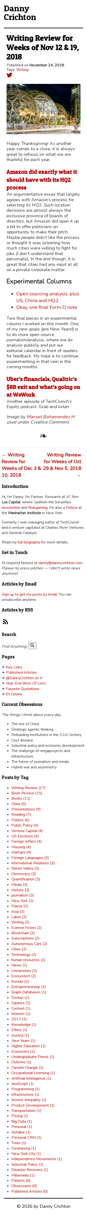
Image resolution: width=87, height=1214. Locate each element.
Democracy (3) (23, 874)
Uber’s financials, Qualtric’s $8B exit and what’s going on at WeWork (43, 386)
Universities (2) (24, 970)
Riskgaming (38, 507)
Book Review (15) (26, 793)
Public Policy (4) (24, 825)
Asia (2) (18, 911)
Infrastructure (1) (25, 1094)
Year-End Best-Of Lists (26, 683)
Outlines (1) (21, 1062)
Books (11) (20, 798)
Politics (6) (20, 820)
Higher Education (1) (28, 1046)
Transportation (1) (26, 1110)
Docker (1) (20, 997)
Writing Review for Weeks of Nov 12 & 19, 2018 (43, 47)
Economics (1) (23, 1051)
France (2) (19, 906)
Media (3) (19, 884)
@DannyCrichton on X (24, 678)
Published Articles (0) (29, 1191)
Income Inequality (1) (28, 1099)
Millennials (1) (23, 1175)
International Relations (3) (33, 863)
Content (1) (20, 1008)
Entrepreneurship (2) (28, 987)
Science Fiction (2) (26, 927)
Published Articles (21, 672)
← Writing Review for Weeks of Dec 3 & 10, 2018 (21, 465)
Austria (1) (20, 1035)
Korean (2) (20, 981)
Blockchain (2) (23, 933)
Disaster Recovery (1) (29, 1169)
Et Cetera (14, 694)
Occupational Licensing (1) (33, 1073)
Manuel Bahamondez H (50, 417)
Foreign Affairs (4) (26, 841)
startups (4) (21, 852)
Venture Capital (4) (27, 831)
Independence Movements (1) (36, 1159)
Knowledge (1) (23, 1024)
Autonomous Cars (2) (29, 943)
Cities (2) (19, 949)
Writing (22, 69)
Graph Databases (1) (28, 992)
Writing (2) (20, 922)
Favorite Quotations (22, 688)
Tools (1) (18, 1143)
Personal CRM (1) (26, 1137)
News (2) (19, 965)
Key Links (14, 667)
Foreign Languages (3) (30, 857)
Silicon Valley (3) (25, 868)
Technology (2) (23, 954)
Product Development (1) (33, 1105)
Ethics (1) (19, 1030)
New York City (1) (26, 1153)
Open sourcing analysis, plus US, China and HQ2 (47, 297)
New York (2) (22, 900)
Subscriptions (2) (25, 938)
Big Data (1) (21, 1121)
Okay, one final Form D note (46, 307)
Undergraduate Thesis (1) (32, 1056)
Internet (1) (20, 1013)
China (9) (18, 804)
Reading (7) (21, 814)
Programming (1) (25, 1089)
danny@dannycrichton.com (60, 563)
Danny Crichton (20, 12)
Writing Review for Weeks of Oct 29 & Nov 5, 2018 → (62, 465)
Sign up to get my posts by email (29, 594)
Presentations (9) (26, 809)
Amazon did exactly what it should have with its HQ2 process (42, 179)
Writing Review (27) (28, 788)
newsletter (11, 507)
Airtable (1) (21, 1132)
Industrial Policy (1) (27, 1164)
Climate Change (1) (27, 1067)
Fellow (72, 507)
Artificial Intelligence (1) (31, 1078)
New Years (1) (23, 1040)
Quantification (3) (25, 879)
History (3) (20, 890)
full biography (29, 542)
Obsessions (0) (24, 1186)
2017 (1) (19, 1019)
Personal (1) (21, 1126)
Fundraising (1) (23, 1148)
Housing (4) (21, 847)
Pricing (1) (19, 1116)
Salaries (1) (20, 1003)
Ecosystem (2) (23, 976)
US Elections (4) (25, 836)
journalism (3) (22, 895)
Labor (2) (19, 917)
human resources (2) (28, 960)
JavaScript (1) (22, 1083)
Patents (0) (21, 1180)
